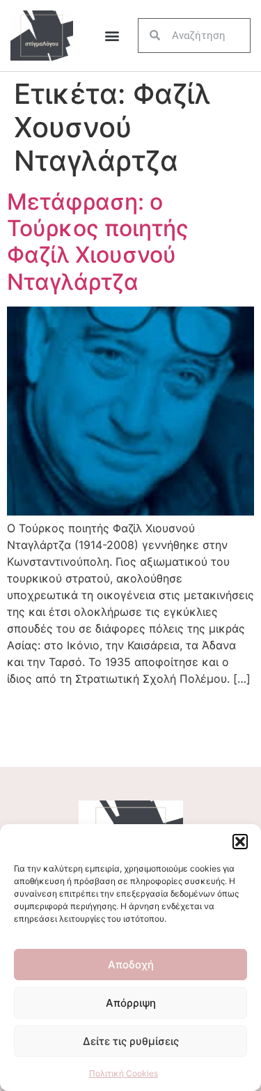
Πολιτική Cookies (123, 1073)
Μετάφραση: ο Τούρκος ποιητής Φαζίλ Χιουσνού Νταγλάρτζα (98, 241)
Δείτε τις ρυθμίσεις (131, 1041)
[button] (240, 842)
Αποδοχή (131, 964)
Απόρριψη (131, 1002)
